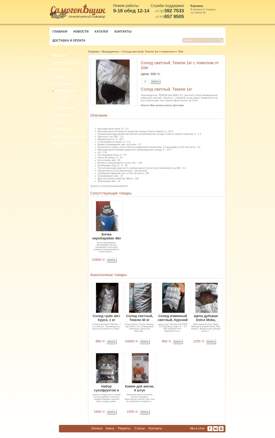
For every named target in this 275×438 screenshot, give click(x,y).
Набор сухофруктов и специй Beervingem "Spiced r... (106, 388)
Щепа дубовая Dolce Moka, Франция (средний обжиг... (206, 318)
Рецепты (124, 428)
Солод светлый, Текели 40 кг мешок (139, 318)
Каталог (102, 31)
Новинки (61, 122)
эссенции (63, 97)
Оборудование (65, 108)
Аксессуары (63, 115)
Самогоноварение (68, 62)
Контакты (123, 31)
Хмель (61, 100)
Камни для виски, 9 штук (139, 388)
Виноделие (63, 69)
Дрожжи (60, 76)
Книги (110, 428)
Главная (59, 31)
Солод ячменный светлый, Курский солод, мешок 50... (173, 318)
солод (61, 94)
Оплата (96, 428)
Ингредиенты (65, 90)
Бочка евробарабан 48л (106, 236)
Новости (81, 31)
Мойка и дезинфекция (70, 136)
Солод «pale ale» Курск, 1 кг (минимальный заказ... (106, 318)
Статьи (139, 428)
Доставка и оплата (68, 40)
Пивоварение (64, 83)
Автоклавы (63, 129)
